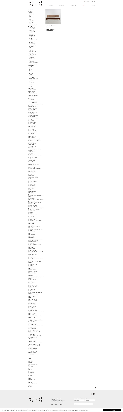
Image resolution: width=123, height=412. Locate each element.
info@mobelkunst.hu (56, 397)
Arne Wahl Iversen (32, 101)
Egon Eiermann (32, 125)
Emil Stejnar (31, 129)
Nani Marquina (31, 267)
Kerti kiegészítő (32, 51)
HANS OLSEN (31, 163)
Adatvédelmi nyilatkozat (57, 404)
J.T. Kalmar (30, 189)
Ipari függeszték (33, 64)
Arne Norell (31, 98)
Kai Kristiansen (31, 210)
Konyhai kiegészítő (33, 78)
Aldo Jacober (31, 91)
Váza (30, 81)
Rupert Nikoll (31, 317)
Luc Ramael (31, 243)
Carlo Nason (31, 111)
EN (94, 1)
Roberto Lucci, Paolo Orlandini (35, 311)
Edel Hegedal (31, 120)
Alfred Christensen (33, 95)
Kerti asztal (32, 50)
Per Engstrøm (31, 289)
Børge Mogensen (32, 108)
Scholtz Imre (31, 321)
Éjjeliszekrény (32, 43)
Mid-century (31, 371)
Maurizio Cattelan (32, 254)
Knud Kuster (31, 223)
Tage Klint (30, 338)
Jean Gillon (31, 192)
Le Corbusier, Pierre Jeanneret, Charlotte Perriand (35, 239)
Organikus (30, 376)
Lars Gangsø (31, 236)
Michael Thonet (32, 257)
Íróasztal (31, 33)
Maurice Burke (31, 253)
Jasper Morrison (32, 191)
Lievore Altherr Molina (33, 241)
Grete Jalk (30, 153)
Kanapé (30, 23)
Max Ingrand (31, 255)
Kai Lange (30, 212)
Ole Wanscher (31, 281)
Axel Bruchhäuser (32, 102)
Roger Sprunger (32, 313)
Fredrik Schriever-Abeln (34, 139)
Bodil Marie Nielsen (33, 106)
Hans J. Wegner (31, 161)
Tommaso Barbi (32, 341)
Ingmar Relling (31, 187)
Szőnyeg (31, 73)
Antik (29, 358)
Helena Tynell (31, 174)
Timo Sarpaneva (32, 340)
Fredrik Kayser (31, 137)
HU (92, 1)
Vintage (30, 386)
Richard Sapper (31, 309)
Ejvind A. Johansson (32, 127)
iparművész (31, 367)
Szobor (31, 72)
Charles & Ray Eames (33, 112)
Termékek (61, 5)
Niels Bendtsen (32, 269)
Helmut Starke (31, 180)
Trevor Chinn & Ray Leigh (34, 344)
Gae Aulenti (31, 142)
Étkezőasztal (32, 30)
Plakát (30, 70)
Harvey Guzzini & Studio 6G (34, 168)
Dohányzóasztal (33, 28)
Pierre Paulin (31, 297)
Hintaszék (31, 20)
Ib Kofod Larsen (32, 184)
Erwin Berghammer (32, 132)
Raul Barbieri (31, 307)
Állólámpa (31, 57)
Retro (29, 381)
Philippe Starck (31, 296)
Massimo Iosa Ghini (32, 250)
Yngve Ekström (31, 354)
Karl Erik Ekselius (32, 215)
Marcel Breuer (31, 248)
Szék (30, 16)
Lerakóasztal (32, 27)
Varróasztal (32, 37)
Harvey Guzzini (31, 167)
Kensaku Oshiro (32, 219)
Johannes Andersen (33, 201)
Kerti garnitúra (32, 54)
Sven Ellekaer (31, 334)
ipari (29, 365)
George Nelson (32, 143)
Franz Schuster (32, 136)
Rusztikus (30, 382)
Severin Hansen (32, 324)
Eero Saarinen (31, 123)
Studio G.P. (30, 333)
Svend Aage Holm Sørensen (34, 335)
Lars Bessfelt (31, 234)
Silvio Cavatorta (32, 328)
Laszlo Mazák (31, 237)
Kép (30, 68)
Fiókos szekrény (33, 39)
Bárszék (31, 12)
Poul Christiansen (32, 300)
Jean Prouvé (31, 194)
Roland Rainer (31, 314)
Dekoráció (31, 76)
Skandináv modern (32, 383)
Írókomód (31, 34)
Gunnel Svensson (32, 157)
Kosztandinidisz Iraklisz (34, 226)
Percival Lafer (31, 290)
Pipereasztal (32, 35)
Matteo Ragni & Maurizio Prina (35, 251)
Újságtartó (31, 80)
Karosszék (31, 14)
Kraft (29, 368)
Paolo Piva (30, 283)
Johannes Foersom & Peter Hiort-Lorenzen (34, 203)
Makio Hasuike (31, 247)
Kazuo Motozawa (32, 217)
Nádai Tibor (31, 265)
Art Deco (30, 360)
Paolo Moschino (32, 282)
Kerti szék (31, 53)
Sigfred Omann (31, 327)
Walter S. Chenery (32, 351)
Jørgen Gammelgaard (33, 206)
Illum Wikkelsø (31, 185)
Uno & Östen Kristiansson (34, 345)
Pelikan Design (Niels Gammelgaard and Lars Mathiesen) (33, 287)
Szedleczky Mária (32, 337)
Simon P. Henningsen (33, 330)
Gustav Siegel (31, 160)
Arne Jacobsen (31, 96)
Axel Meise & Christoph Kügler (35, 104)
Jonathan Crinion (32, 205)
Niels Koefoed (31, 272)
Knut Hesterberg (32, 225)
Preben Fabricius (32, 304)
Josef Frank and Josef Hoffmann (35, 208)
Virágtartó (31, 82)
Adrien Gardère (32, 89)
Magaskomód (32, 41)
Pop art (30, 378)
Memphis (30, 369)
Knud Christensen (32, 222)
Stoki (30, 15)
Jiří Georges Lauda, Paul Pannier (35, 199)
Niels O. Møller (32, 274)
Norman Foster (32, 279)
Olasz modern (31, 375)
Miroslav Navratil (32, 264)
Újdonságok (73, 5)
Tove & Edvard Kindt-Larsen (34, 342)
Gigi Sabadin (31, 147)
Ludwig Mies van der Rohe (34, 244)
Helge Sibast (31, 175)
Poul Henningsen (32, 302)
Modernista (31, 374)
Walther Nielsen (32, 352)
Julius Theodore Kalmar (34, 209)
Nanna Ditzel (31, 268)
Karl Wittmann (31, 216)
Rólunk (51, 5)
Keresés (93, 5)
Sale (83, 5)
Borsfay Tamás (31, 109)
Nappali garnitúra (33, 24)
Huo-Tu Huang (31, 182)
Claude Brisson (32, 116)
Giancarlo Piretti (32, 146)
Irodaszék (31, 22)
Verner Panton (31, 347)
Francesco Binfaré (32, 134)
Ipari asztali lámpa (33, 62)
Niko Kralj (30, 275)
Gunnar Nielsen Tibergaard (34, 156)
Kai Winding (31, 213)
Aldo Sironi (31, 92)
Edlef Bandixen (32, 122)
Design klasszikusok (33, 364)
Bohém (30, 362)
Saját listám (88, 1)
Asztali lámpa (32, 58)
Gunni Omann (31, 158)
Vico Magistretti (32, 350)
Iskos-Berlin (31, 188)
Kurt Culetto (31, 232)
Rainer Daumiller (32, 306)
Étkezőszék (31, 18)
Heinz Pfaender (32, 173)
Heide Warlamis (32, 171)
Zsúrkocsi (31, 84)
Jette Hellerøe (31, 198)
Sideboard (31, 46)
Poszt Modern (31, 379)
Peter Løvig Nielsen (33, 295)
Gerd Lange (31, 144)
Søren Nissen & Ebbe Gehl (34, 331)
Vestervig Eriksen (32, 348)
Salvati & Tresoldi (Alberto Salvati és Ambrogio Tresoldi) (35, 319)
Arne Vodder (31, 99)
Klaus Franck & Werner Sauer (35, 220)
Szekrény (31, 42)
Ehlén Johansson (32, 126)
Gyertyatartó (32, 77)
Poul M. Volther (32, 303)
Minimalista (31, 372)
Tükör (30, 74)
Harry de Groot (32, 165)
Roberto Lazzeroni (32, 310)
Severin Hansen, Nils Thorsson (35, 326)
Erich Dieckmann (32, 130)
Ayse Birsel (31, 105)
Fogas (30, 66)
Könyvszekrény (32, 45)
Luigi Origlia (31, 246)
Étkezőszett (32, 31)
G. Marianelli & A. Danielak (34, 140)
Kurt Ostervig (31, 233)
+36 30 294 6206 (54, 399)
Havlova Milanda (32, 170)
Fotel (30, 19)
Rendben (112, 410)
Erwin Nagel (31, 133)
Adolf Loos (31, 88)
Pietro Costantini (32, 299)
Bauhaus (30, 361)
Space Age (30, 385)
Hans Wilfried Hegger (33, 164)
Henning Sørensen (32, 181)
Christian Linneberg (33, 115)
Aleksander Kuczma (33, 94)
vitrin (30, 47)
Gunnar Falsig (31, 154)
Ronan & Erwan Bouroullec (35, 316)
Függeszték (31, 61)
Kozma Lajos (31, 227)
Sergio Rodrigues (32, 323)
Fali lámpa (31, 59)
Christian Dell (31, 113)
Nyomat (31, 69)
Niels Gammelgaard (33, 271)
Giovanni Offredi (32, 151)
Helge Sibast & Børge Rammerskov (33, 178)
